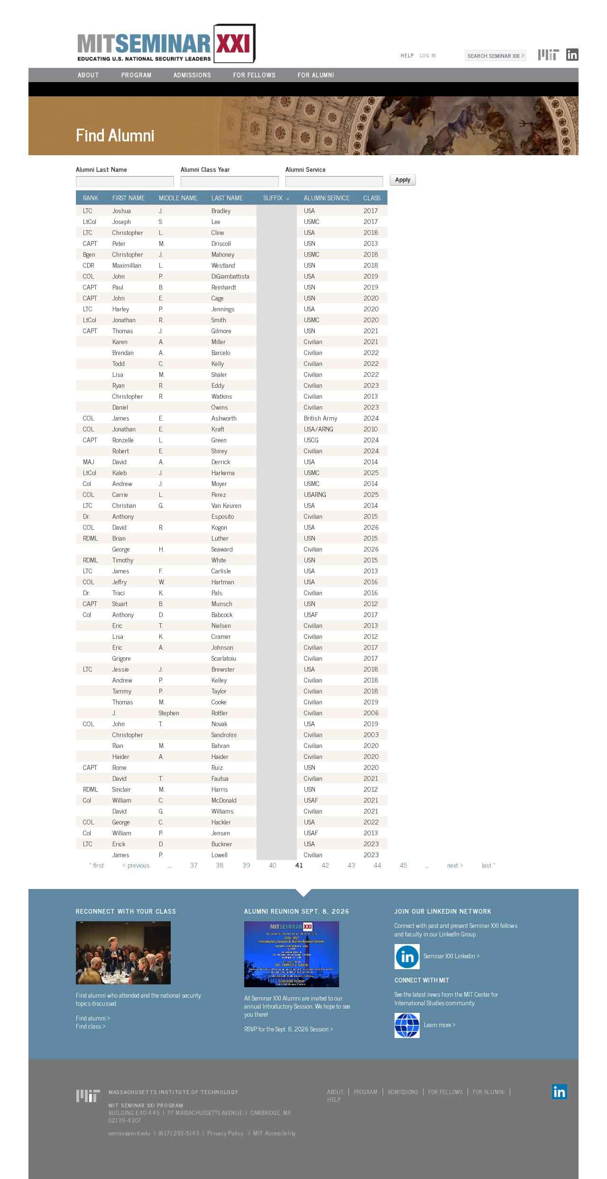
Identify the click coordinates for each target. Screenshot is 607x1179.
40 (272, 864)
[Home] (142, 42)
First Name (128, 197)
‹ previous (136, 864)
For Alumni (316, 75)
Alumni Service (305, 169)
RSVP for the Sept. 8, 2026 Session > (288, 1028)
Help (407, 55)
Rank (90, 197)
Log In (428, 55)
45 (403, 864)
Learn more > (440, 1024)
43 (351, 864)
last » (489, 864)
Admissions (193, 75)
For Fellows (254, 75)
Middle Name (178, 197)
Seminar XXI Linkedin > (452, 955)
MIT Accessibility (274, 1133)
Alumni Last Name (101, 169)
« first (96, 864)
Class (372, 197)
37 (193, 864)
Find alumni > (93, 1017)
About (89, 75)
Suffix (273, 197)
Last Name (227, 197)
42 (325, 864)
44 (377, 864)
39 (246, 864)
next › (455, 864)
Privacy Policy (225, 1133)
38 (220, 864)
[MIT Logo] (548, 53)
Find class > (91, 1025)
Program (136, 75)
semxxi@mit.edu (130, 1133)
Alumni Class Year (205, 169)
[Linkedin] (572, 53)
